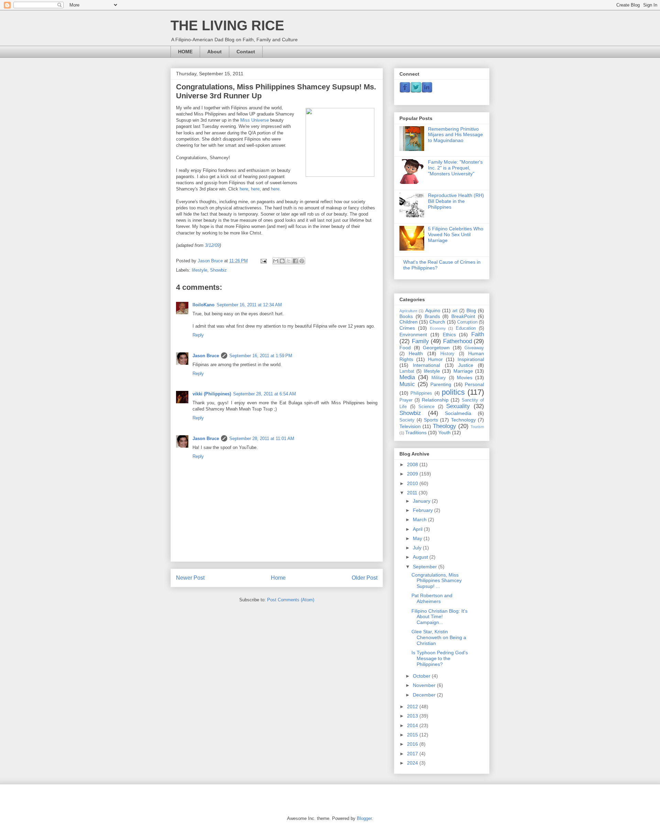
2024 (413, 763)
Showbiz (218, 270)
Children (408, 322)
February (423, 510)
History (447, 353)
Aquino (432, 310)
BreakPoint (463, 316)
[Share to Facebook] (295, 261)
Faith (477, 334)
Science (426, 406)
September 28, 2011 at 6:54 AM (264, 393)
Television (410, 426)
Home (278, 578)
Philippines (421, 393)
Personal (474, 384)
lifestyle (199, 270)
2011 (413, 492)
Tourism (477, 427)
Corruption (467, 322)
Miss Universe (254, 120)
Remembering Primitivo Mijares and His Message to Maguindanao (455, 134)
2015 (413, 734)
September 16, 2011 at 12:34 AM (249, 304)
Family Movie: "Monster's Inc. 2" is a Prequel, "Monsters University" (455, 167)
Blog (471, 310)
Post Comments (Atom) (290, 599)
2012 (413, 706)
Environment (413, 334)
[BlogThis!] (282, 261)
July (418, 547)
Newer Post (190, 578)
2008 (413, 464)
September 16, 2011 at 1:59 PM (260, 355)
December (425, 695)
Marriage (463, 371)
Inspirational (471, 359)
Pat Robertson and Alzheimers (431, 598)
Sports (431, 420)
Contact (245, 51)
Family (420, 341)
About (214, 51)
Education (466, 328)
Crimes (407, 328)
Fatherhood (457, 341)
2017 (413, 753)
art (455, 310)
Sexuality (458, 406)
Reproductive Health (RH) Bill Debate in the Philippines (456, 201)
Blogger (364, 818)
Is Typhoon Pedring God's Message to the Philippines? (439, 658)
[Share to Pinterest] (301, 261)
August (421, 557)
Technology (463, 420)
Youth (444, 432)
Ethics (449, 334)
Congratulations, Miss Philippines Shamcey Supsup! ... (436, 580)
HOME (185, 51)
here (244, 188)
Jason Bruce (205, 355)
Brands (432, 316)
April (418, 529)
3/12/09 (212, 245)
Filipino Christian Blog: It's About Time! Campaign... (439, 616)
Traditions (416, 432)
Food (405, 347)
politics (453, 392)
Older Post (364, 578)
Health (416, 353)
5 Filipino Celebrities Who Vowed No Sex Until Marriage (455, 234)
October (422, 676)
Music (407, 384)
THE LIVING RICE (227, 25)
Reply (198, 335)
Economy (438, 328)
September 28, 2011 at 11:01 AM (261, 438)
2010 (413, 483)
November (425, 685)
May (418, 538)
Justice (465, 365)
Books (406, 316)
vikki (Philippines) (211, 393)
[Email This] (275, 261)
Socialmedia (458, 413)
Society (407, 420)
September (425, 566)
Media (407, 377)
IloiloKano (203, 304)
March (420, 519)
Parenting (440, 384)
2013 (413, 716)
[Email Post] (263, 260)
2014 (413, 725)
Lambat (406, 371)
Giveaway (474, 348)
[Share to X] (288, 261)
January (422, 501)
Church (437, 322)
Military (438, 377)
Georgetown (436, 347)
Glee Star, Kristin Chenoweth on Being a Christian (438, 637)
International (426, 365)
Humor (435, 359)
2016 (413, 744)
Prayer (405, 400)
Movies (464, 377)
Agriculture (408, 311)
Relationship (435, 400)
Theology (444, 426)
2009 (413, 474)
